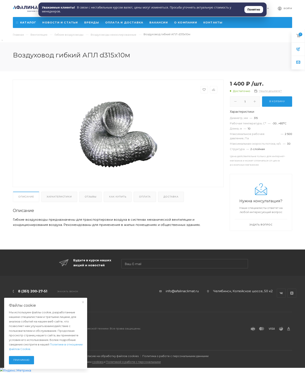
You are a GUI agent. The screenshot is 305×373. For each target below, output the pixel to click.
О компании (185, 22)
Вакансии (158, 22)
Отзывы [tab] (90, 196)
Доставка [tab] (170, 196)
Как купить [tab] (117, 196)
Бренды (91, 22)
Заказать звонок (67, 291)
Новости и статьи (60, 22)
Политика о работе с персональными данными (175, 356)
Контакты (213, 22)
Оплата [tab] (145, 196)
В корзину (277, 101)
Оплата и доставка (124, 22)
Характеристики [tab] (59, 196)
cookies (98, 361)
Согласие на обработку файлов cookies (110, 356)
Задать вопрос (260, 224)
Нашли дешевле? (270, 90)
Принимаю (21, 359)
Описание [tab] (26, 196)
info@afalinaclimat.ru (182, 291)
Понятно (253, 9)
